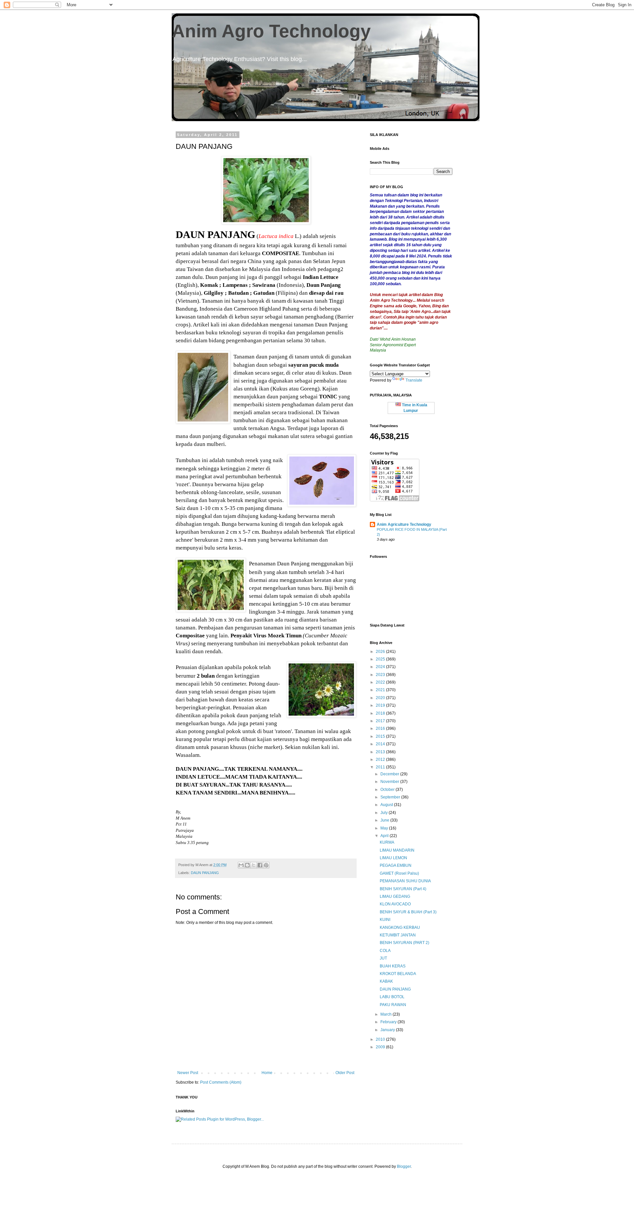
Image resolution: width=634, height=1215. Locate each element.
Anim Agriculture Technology (404, 524)
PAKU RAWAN (393, 1004)
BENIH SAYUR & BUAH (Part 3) (408, 912)
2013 (381, 752)
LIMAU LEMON (393, 858)
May (384, 828)
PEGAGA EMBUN (395, 865)
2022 (381, 682)
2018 (381, 713)
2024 (381, 666)
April (385, 835)
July (384, 812)
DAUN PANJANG (205, 873)
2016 (381, 728)
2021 (381, 690)
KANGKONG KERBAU (400, 927)
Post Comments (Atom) (220, 1082)
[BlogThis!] (247, 865)
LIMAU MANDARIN (397, 850)
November (390, 781)
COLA (385, 950)
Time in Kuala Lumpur (414, 408)
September (390, 797)
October (388, 789)
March (386, 1014)
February (389, 1022)
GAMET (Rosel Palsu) (399, 873)
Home (267, 1072)
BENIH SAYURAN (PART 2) (404, 942)
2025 (381, 659)
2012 (381, 759)
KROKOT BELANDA (398, 973)
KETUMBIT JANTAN (398, 935)
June (385, 820)
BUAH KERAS (392, 966)
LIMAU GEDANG (395, 896)
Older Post (344, 1072)
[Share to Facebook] (260, 865)
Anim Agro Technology (271, 31)
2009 (381, 1047)
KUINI (385, 919)
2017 (381, 721)
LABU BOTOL (392, 997)
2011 (381, 767)
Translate (413, 380)
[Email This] (241, 865)
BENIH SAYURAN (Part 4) (403, 889)
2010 (381, 1039)
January (388, 1030)
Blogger (404, 1166)
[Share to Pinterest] (266, 865)
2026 (381, 651)
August (387, 804)
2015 (381, 736)
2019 (381, 705)
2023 (381, 674)
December (390, 774)
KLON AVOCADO (395, 904)
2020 (381, 697)
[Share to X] (253, 865)
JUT (383, 958)
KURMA (387, 842)
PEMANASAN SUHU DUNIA (405, 881)
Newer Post (187, 1072)
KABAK (386, 981)
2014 (381, 744)
